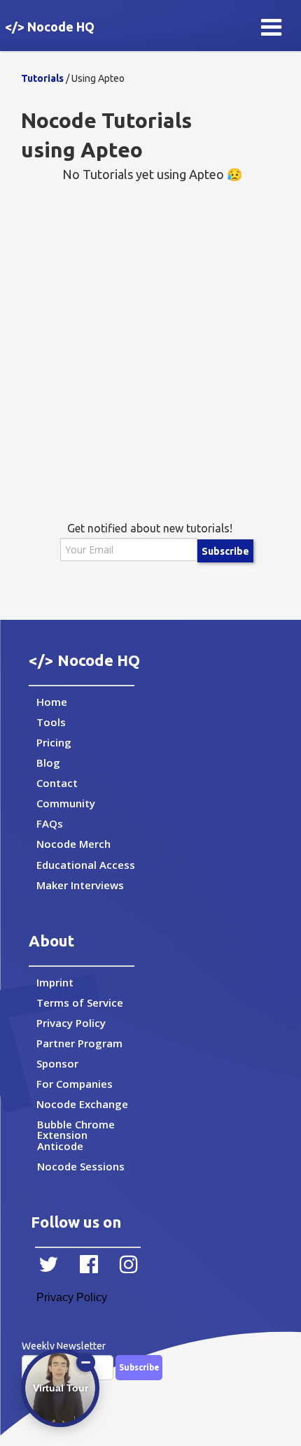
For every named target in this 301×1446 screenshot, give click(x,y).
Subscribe (225, 551)
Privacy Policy (71, 1297)
